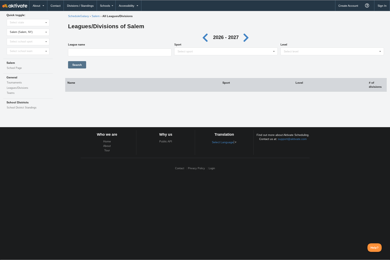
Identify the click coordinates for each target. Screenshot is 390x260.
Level (284, 44)
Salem (96, 16)
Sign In (382, 5)
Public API (165, 141)
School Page (14, 68)
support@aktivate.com (292, 139)
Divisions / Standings (80, 5)
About (107, 145)
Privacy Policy (196, 168)
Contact (56, 5)
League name (76, 44)
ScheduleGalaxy (78, 16)
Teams (11, 93)
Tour (107, 150)
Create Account (348, 5)
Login (212, 168)
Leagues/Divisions (17, 88)
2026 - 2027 (226, 37)
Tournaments (14, 82)
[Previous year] (206, 37)
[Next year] (246, 37)
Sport (177, 44)
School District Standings (22, 107)
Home (107, 141)
